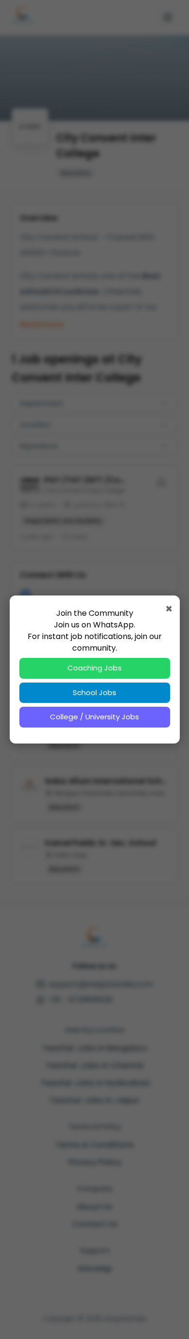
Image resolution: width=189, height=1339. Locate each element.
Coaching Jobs (94, 668)
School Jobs (94, 692)
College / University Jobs (94, 717)
